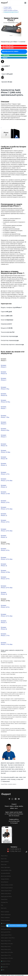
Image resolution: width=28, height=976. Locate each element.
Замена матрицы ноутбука (7, 884)
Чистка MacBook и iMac (6, 870)
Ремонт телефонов (5, 917)
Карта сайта (3, 908)
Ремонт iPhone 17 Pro (6, 955)
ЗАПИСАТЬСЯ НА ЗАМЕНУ (10, 51)
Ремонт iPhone (8, 8)
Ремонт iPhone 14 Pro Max (7, 943)
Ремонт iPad (3, 858)
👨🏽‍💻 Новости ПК (4, 966)
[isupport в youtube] (19, 799)
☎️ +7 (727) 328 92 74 (14, 849)
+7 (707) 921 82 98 (8, 48)
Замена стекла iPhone (6, 893)
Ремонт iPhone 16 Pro (6, 949)
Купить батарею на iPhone (11, 10)
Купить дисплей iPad (5, 932)
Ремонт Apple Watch (5, 867)
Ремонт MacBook (5, 861)
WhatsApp (6, 55)
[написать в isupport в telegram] (9, 799)
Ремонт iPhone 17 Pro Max (7, 958)
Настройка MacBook (5, 873)
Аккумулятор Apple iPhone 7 (11, 12)
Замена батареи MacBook (7, 887)
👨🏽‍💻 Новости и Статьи (5, 961)
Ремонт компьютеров (5, 914)
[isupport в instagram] (15, 799)
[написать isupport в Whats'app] (12, 799)
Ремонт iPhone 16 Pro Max (7, 952)
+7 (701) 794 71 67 (8, 45)
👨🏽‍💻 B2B (2, 969)
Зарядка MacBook (5, 879)
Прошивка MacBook (5, 964)
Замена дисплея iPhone (6, 896)
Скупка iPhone (4, 899)
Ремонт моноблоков (5, 920)
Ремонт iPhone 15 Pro (6, 946)
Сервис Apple (7, 7)
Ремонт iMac (4, 864)
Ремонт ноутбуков (5, 911)
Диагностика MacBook (6, 876)
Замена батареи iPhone (6, 890)
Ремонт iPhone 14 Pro (6, 940)
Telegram (5, 57)
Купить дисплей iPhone (6, 929)
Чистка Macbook (4, 882)
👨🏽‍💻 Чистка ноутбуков (5, 923)
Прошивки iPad (4, 902)
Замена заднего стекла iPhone (8, 937)
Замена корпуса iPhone (6, 934)
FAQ (2, 905)
